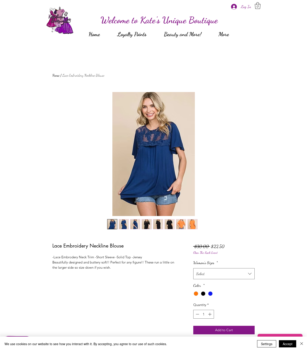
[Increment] (210, 314)
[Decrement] (197, 314)
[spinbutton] (203, 314)
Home (55, 75)
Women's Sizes (205, 262)
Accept (287, 344)
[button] (257, 5)
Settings (266, 344)
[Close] (301, 343)
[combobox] (224, 273)
